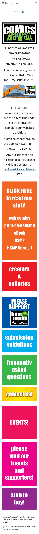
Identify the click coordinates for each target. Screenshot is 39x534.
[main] (19, 11)
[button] (2, 3)
